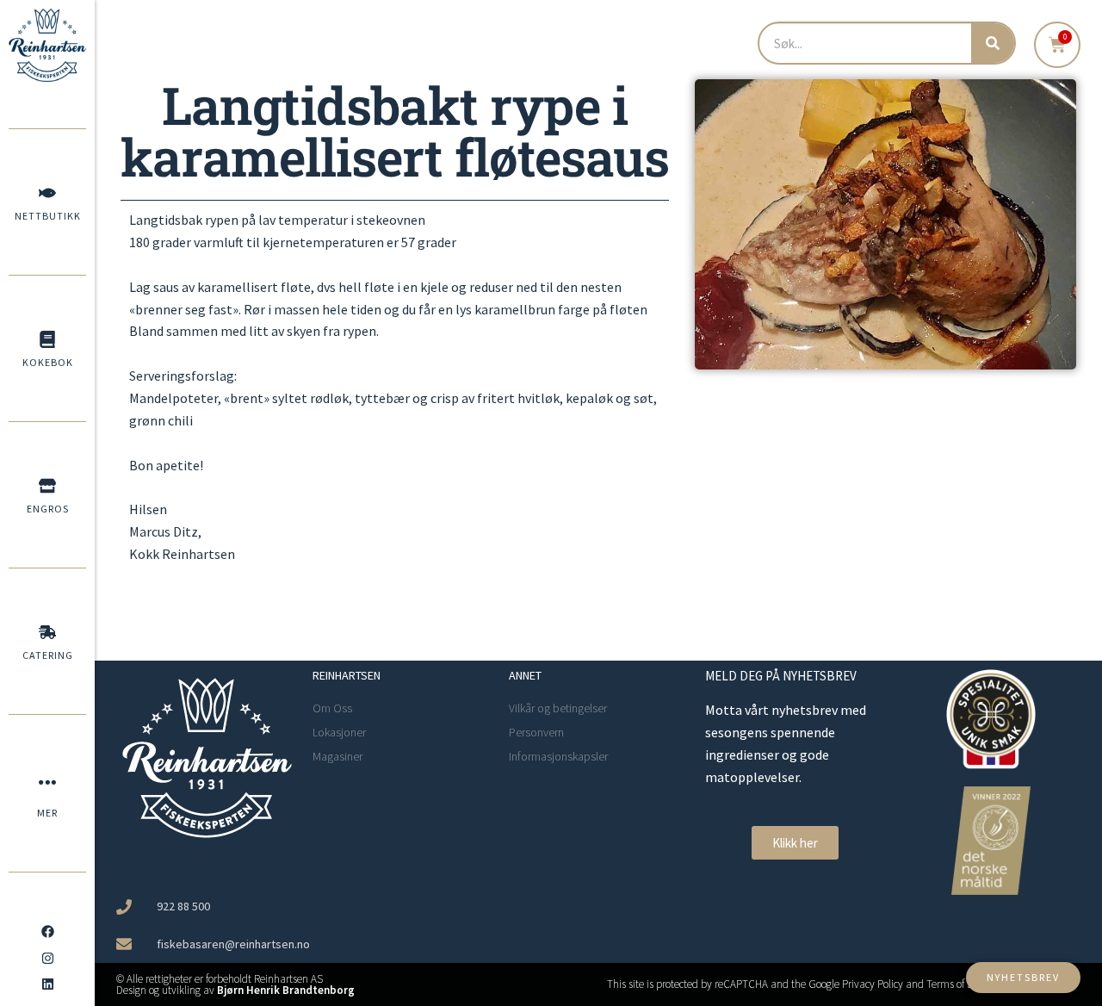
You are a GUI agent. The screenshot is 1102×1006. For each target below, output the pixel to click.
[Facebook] (47, 932)
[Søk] (992, 43)
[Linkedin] (47, 984)
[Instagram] (47, 958)
